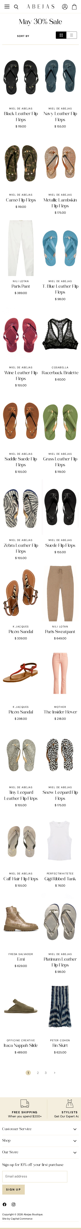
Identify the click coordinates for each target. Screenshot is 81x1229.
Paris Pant (21, 286)
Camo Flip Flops (21, 200)
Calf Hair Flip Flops (21, 879)
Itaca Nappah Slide (21, 1045)
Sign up (13, 1189)
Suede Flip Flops (60, 545)
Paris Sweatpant (60, 632)
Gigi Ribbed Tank (60, 879)
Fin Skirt (60, 1045)
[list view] (71, 35)
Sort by (23, 36)
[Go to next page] (54, 1073)
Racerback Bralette (60, 373)
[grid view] (61, 35)
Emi (21, 959)
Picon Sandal (21, 632)
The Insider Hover (60, 712)
